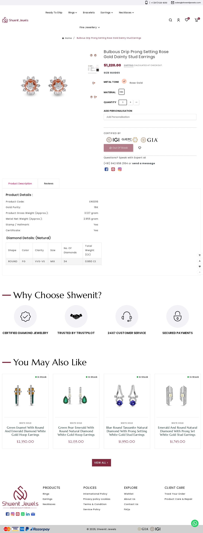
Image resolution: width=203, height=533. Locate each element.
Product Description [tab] (20, 183)
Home (68, 38)
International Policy (95, 493)
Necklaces (49, 504)
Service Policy (91, 509)
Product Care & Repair (178, 499)
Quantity (110, 102)
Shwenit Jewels (106, 529)
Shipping (128, 65)
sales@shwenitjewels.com (188, 2)
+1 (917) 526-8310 (159, 2)
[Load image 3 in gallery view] (93, 83)
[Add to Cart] (32, 410)
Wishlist (129, 493)
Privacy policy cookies (96, 499)
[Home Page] (15, 20)
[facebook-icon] (106, 169)
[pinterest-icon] (113, 169)
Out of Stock (118, 147)
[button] (197, 20)
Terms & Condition (95, 504)
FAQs (127, 509)
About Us (129, 499)
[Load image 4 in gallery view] (93, 97)
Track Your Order (175, 493)
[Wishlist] (139, 148)
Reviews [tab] (48, 183)
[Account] (178, 20)
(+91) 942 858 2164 (116, 163)
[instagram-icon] (119, 169)
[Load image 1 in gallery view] (93, 55)
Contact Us (131, 504)
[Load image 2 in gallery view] (93, 69)
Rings (46, 493)
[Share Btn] (113, 169)
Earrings (47, 499)
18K (121, 91)
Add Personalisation (118, 111)
